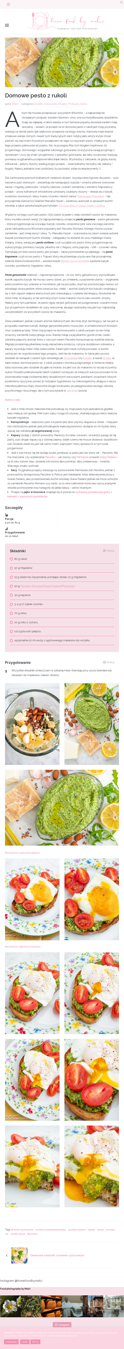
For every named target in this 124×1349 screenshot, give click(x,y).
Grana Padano (52, 586)
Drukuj (110, 550)
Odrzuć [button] (35, 1342)
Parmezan (83, 457)
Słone (83, 103)
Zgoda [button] (25, 1342)
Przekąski (73, 103)
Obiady (62, 103)
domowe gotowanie (22, 1229)
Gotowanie (50, 103)
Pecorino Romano (31, 586)
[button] (121, 3)
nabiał (91, 1229)
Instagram (64, 1324)
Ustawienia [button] (11, 1342)
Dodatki (38, 103)
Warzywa (32, 1234)
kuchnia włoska (77, 1229)
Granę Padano (107, 457)
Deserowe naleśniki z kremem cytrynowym (57, 1255)
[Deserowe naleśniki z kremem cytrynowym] (19, 1255)
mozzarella (70, 358)
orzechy (110, 1229)
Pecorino (98, 196)
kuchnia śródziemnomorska (51, 1229)
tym (69, 390)
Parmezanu (84, 196)
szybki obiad (18, 1234)
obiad (100, 1229)
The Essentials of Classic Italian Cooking (81, 205)
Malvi (15, 103)
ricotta (107, 358)
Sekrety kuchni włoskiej (74, 261)
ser (6, 1234)
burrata (87, 358)
